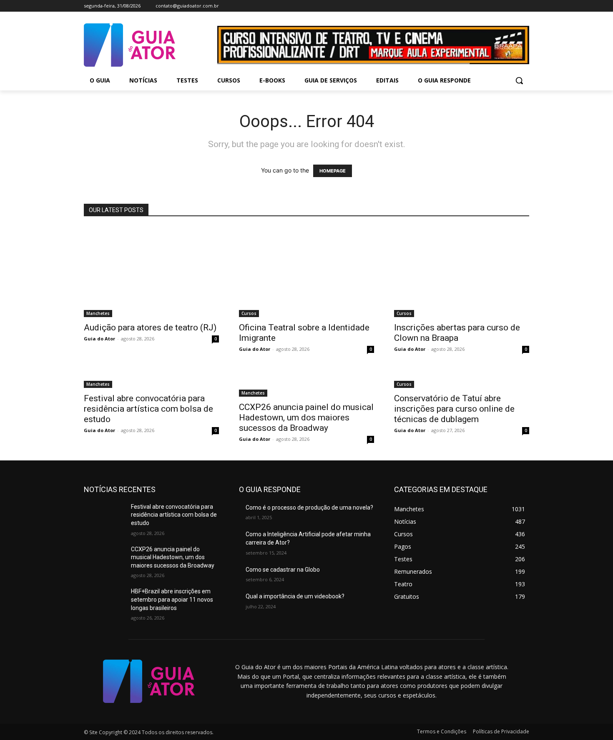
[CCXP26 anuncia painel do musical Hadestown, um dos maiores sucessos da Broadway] (306, 383)
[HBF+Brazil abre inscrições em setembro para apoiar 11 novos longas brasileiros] (104, 602)
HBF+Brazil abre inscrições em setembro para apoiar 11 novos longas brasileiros (172, 599)
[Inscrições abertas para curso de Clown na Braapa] (461, 272)
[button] (519, 80)
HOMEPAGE (332, 171)
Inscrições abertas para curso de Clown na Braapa (457, 332)
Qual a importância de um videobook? (295, 596)
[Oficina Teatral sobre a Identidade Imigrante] (306, 272)
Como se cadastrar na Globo (283, 569)
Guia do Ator (99, 338)
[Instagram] (501, 6)
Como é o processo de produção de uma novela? (309, 507)
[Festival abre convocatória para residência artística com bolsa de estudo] (151, 379)
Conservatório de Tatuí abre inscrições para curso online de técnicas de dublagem (454, 408)
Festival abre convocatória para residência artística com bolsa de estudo (148, 408)
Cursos (248, 313)
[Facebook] (490, 6)
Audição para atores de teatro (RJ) (150, 327)
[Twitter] (513, 6)
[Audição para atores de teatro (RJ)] (151, 272)
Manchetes (98, 313)
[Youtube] (524, 6)
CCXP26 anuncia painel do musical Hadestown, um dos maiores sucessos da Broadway (306, 417)
